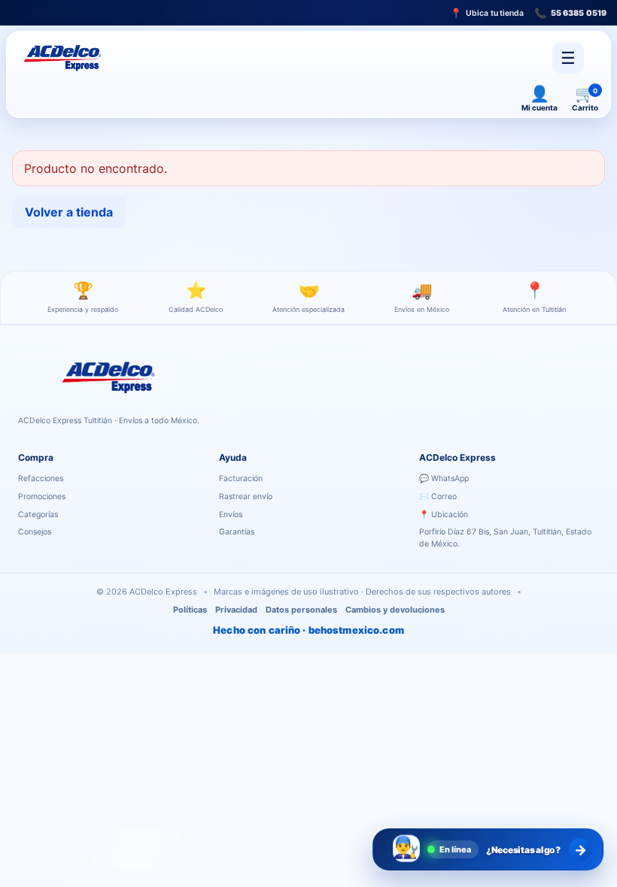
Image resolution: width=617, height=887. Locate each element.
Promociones (41, 496)
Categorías (38, 514)
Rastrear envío (245, 496)
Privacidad (236, 609)
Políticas (190, 609)
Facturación (241, 478)
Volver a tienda (69, 211)
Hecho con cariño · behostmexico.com (308, 630)
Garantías (236, 532)
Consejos (34, 532)
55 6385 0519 (570, 13)
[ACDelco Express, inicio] (65, 58)
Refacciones (40, 478)
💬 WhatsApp (444, 478)
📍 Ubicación (443, 514)
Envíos (230, 514)
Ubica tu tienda (487, 13)
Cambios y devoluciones (395, 609)
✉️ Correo (438, 496)
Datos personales (301, 609)
